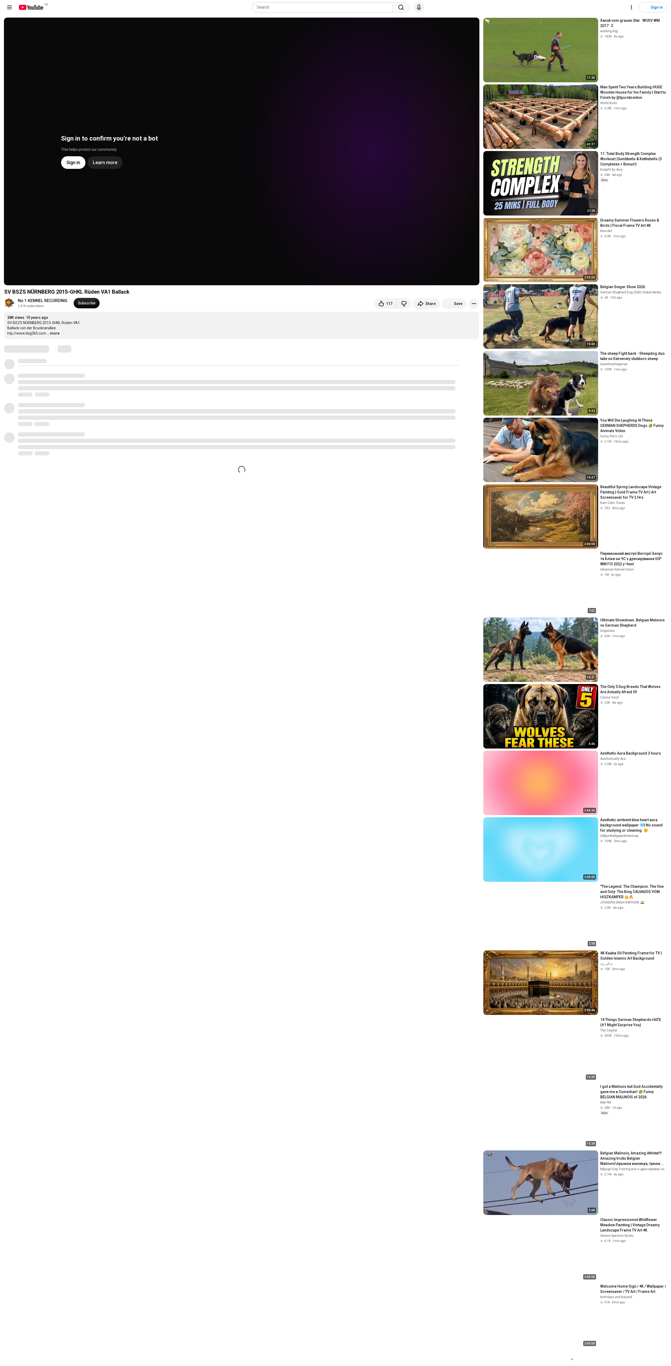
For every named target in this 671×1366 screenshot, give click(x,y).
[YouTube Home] (31, 7)
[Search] (401, 7)
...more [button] (53, 333)
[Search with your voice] (419, 7)
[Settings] (631, 7)
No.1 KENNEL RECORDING (42, 300)
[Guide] (9, 7)
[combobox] (324, 7)
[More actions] (474, 303)
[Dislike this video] (404, 303)
